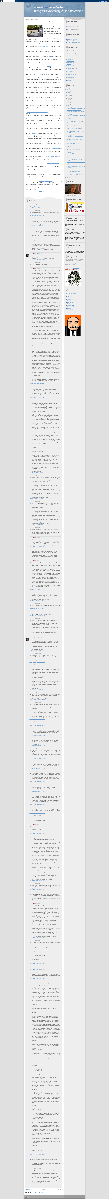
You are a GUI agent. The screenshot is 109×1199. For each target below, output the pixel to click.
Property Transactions (71, 74)
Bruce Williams (46, 74)
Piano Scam (69, 71)
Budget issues (70, 52)
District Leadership (70, 55)
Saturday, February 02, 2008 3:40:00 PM (37, 250)
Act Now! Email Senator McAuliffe (73, 42)
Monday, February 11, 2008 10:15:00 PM (37, 768)
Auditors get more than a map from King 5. (75, 121)
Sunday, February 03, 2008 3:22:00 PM (37, 383)
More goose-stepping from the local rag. (75, 143)
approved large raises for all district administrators (47, 39)
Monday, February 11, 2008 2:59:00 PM (37, 725)
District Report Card (71, 300)
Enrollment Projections (71, 56)
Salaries (68, 75)
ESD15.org (69, 58)
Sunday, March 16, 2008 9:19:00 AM (36, 1165)
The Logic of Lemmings (71, 146)
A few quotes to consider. (72, 122)
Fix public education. (71, 303)
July (68, 99)
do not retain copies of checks (55, 148)
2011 (67, 88)
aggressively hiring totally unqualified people (42, 172)
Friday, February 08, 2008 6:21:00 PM (37, 589)
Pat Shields (49, 66)
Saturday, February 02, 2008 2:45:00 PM (37, 238)
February (69, 107)
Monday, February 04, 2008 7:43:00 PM (37, 498)
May (68, 102)
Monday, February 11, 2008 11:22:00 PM (37, 804)
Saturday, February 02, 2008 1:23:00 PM (37, 215)
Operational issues (70, 68)
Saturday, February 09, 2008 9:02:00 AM (37, 635)
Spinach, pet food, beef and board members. (75, 111)
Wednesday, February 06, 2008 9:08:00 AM (38, 557)
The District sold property (32, 133)
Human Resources (70, 61)
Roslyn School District (71, 309)
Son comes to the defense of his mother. (75, 155)
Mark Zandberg (37, 253)
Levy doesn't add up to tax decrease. (74, 147)
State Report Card (70, 302)
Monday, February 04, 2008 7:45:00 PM (37, 524)
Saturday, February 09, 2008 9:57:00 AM (37, 650)
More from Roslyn (70, 311)
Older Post (59, 1189)
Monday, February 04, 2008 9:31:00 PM (37, 534)
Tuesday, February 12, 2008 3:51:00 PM (37, 880)
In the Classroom (70, 62)
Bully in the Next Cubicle (71, 297)
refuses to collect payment (34, 105)
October (69, 95)
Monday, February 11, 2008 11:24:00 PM (37, 813)
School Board (69, 77)
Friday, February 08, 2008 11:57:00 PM (37, 615)
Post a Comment (29, 1185)
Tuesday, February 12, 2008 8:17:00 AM (37, 821)
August (69, 98)
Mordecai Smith (70, 312)
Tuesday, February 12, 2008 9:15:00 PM (37, 978)
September (70, 96)
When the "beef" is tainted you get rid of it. (75, 173)
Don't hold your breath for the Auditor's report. (76, 115)
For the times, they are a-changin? (74, 110)
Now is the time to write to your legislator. (75, 150)
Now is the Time (70, 152)
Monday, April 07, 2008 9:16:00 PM (36, 1182)
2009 (67, 89)
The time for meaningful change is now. (74, 124)
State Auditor (69, 78)
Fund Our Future (70, 299)
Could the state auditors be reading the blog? (76, 108)
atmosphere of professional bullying (45, 181)
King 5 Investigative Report (72, 40)
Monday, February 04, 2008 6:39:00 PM (37, 472)
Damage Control (70, 153)
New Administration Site (71, 65)
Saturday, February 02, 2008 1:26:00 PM (37, 225)
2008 (67, 91)
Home (43, 1189)
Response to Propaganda (72, 39)
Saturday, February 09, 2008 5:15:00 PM (37, 662)
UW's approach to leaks (71, 293)
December (70, 92)
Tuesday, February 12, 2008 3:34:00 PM (37, 833)
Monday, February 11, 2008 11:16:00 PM (37, 791)
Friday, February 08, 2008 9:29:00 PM (37, 608)
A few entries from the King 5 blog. (73, 149)
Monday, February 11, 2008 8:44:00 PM (37, 758)
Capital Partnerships (71, 53)
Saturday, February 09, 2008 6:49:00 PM (37, 689)
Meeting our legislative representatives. (74, 119)
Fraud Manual (69, 296)
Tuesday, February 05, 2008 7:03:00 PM (37, 546)
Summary (32, 192)
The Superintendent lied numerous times (44, 77)
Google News (69, 308)
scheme (28, 113)
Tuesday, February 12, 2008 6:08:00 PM (37, 963)
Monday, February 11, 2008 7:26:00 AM (37, 719)
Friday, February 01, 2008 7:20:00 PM (37, 207)
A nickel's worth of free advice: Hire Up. (74, 164)
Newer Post (27, 1189)
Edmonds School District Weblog (48, 7)
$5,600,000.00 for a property (45, 46)
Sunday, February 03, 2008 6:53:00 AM (37, 345)
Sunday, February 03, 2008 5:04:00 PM (37, 397)
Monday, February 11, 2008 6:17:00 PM (37, 745)
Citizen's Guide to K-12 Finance (73, 294)
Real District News (70, 305)
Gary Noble (49, 56)
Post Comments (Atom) (37, 1192)
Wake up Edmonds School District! (74, 171)
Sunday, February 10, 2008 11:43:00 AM (37, 699)
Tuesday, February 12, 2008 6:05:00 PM (37, 937)
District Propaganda (71, 37)
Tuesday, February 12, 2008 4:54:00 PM (37, 889)
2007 (67, 177)
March (69, 105)
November (70, 93)
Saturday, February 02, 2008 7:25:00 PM (37, 259)
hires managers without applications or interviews (51, 156)
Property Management (71, 72)
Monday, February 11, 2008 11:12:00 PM (37, 781)
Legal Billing (69, 64)
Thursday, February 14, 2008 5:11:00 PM (37, 1154)
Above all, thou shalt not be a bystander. (75, 142)
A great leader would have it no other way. (75, 125)
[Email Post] (43, 191)
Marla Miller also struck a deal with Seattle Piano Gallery (37, 112)
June (69, 101)
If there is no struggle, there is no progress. (75, 174)
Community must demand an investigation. (75, 127)
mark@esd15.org (76, 268)
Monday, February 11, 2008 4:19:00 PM (37, 735)
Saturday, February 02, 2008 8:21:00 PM (37, 265)
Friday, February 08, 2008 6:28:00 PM (37, 600)
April (68, 104)
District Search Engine (71, 306)
